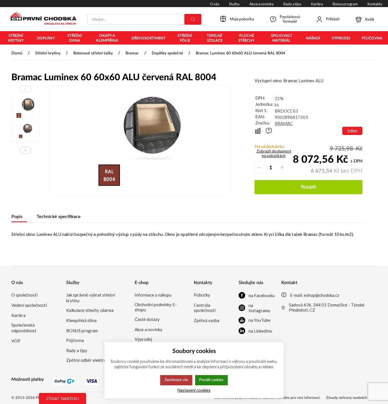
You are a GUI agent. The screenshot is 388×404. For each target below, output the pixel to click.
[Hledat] (192, 19)
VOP (15, 340)
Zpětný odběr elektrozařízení (93, 360)
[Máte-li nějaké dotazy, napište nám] (269, 130)
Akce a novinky (148, 329)
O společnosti (24, 294)
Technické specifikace (59, 216)
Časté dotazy (147, 319)
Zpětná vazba (206, 320)
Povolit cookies (211, 380)
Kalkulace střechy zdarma (90, 310)
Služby (72, 282)
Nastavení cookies (194, 390)
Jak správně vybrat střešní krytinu (90, 297)
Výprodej (143, 339)
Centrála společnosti (205, 308)
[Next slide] (25, 150)
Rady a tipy (76, 350)
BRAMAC (284, 123)
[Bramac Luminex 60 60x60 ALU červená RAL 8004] (140, 141)
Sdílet (352, 130)
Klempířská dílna (81, 320)
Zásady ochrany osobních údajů (351, 398)
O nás (17, 282)
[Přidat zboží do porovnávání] (257, 131)
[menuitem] (15, 38)
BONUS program (82, 330)
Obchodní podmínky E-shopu (156, 307)
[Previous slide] (25, 89)
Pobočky (202, 294)
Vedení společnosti (29, 305)
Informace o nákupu (153, 294)
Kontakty (203, 282)
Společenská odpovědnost (23, 327)
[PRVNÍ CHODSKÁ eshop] (41, 19)
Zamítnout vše (176, 380)
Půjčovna (75, 340)
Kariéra (18, 315)
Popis (16, 216)
